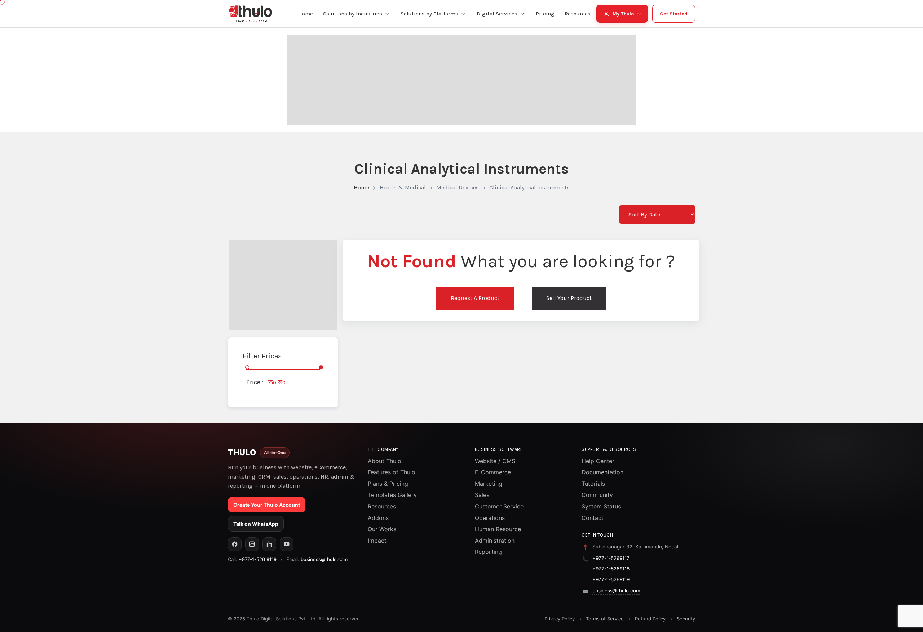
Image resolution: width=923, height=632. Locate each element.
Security (686, 619)
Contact (593, 517)
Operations (490, 517)
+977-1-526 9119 (258, 559)
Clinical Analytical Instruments (529, 187)
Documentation (602, 472)
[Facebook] (235, 544)
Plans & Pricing (388, 483)
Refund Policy (650, 619)
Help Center (598, 461)
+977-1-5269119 (611, 579)
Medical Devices (457, 187)
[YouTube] (286, 544)
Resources (382, 506)
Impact (377, 540)
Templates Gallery (392, 494)
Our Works (382, 529)
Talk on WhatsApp (255, 524)
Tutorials (593, 483)
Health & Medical (403, 187)
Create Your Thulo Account (266, 505)
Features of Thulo (391, 472)
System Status (601, 506)
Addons (378, 517)
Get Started (674, 14)
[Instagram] (252, 544)
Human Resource (498, 529)
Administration (495, 540)
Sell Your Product (569, 298)
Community (597, 494)
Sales (482, 494)
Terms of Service (605, 619)
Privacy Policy (559, 619)
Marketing (488, 483)
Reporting (488, 551)
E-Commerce (493, 472)
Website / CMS (495, 461)
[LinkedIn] (269, 544)
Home (361, 187)
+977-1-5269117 (611, 558)
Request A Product (475, 298)
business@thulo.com (324, 559)
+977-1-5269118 (611, 569)
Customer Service (499, 506)
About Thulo (384, 461)
